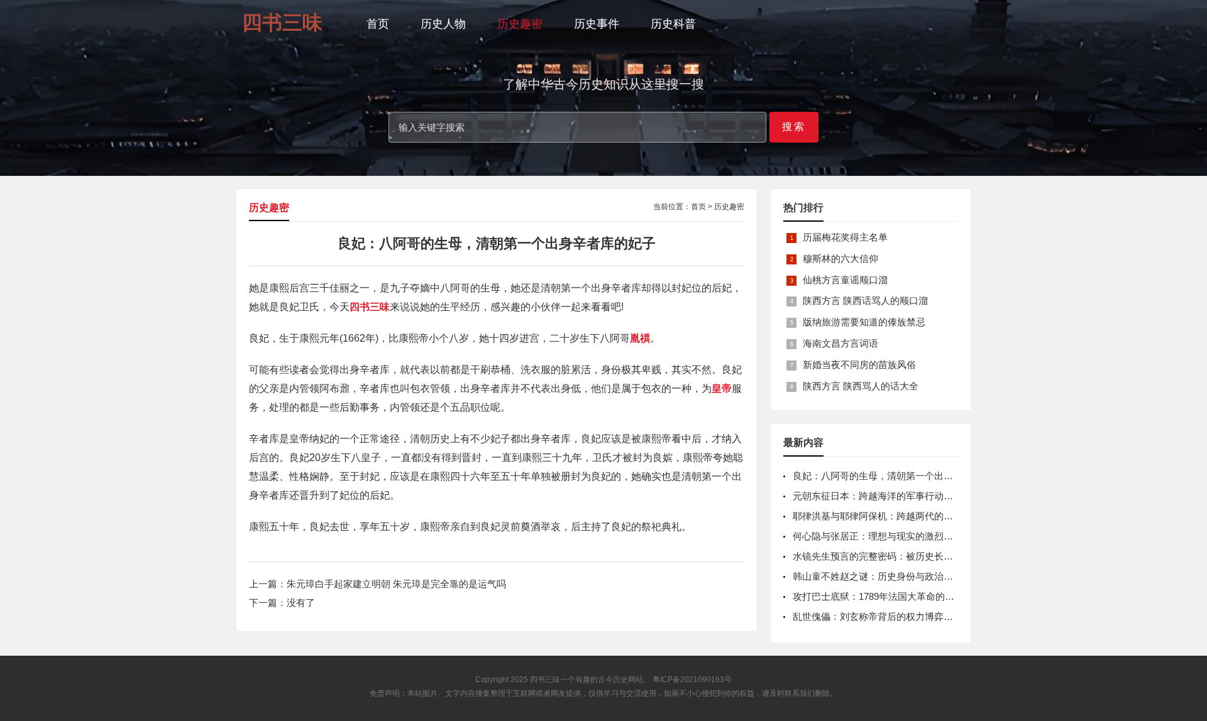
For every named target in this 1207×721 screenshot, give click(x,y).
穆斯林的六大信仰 (840, 258)
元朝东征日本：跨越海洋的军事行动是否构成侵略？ (901, 496)
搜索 (794, 126)
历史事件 (596, 24)
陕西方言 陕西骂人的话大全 (860, 386)
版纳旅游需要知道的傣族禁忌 (864, 322)
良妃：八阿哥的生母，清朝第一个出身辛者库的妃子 (901, 475)
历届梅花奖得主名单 (845, 237)
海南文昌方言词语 (840, 343)
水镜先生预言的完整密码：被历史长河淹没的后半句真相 (910, 556)
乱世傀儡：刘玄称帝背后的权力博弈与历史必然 (892, 616)
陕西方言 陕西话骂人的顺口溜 (865, 300)
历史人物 (443, 24)
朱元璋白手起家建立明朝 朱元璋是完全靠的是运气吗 (396, 583)
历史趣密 (520, 24)
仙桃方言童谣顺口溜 (845, 279)
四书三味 (545, 679)
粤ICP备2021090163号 (692, 679)
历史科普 (673, 24)
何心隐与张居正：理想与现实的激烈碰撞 (877, 536)
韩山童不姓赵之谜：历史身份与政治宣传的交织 (892, 576)
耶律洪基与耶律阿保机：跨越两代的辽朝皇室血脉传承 (906, 516)
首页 (378, 24)
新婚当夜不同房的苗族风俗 (859, 364)
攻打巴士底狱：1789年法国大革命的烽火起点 (888, 596)
